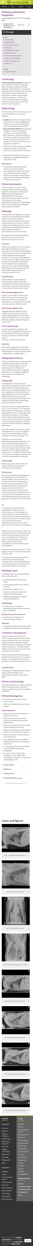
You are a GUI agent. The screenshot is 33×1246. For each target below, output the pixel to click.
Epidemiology (9, 42)
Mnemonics (6, 1154)
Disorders (5, 1147)
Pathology (8, 48)
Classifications (6, 1139)
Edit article (21, 25)
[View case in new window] (28, 855)
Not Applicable (23, 1174)
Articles (4, 6)
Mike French (16, 18)
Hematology (6, 1193)
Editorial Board (24, 1187)
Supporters (22, 1192)
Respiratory (22, 1160)
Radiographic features (12, 50)
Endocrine (5, 1185)
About (20, 1184)
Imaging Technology (5, 1150)
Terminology (9, 40)
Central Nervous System (7, 1178)
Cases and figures (11, 72)
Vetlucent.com (24, 1178)
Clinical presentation (12, 45)
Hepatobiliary (6, 1196)
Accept (28, 1241)
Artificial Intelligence (5, 1135)
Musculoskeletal (7, 1199)
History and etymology (12, 58)
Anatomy (5, 1128)
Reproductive (22, 1157)
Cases (12, 6)
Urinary (20, 1169)
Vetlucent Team (24, 1189)
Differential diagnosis (12, 61)
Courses (20, 6)
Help (20, 1195)
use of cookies (18, 1242)
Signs (3, 1163)
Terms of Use (15, 1244)
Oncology (21, 1154)
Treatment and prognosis (13, 56)
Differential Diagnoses (5, 1143)
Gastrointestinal (7, 1188)
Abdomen (5, 1172)
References (8, 64)
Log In (29, 6)
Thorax (20, 1163)
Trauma (20, 1166)
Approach (5, 1131)
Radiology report (10, 53)
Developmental (7, 1182)
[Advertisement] (16, 801)
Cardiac (4, 1174)
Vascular (21, 1171)
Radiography (6, 1160)
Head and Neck (7, 1191)
